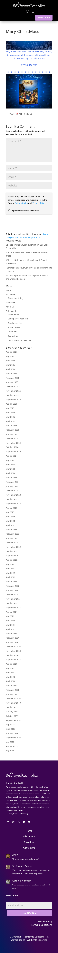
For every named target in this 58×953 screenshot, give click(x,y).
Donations (12, 331)
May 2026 (10, 364)
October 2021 (12, 603)
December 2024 (13, 438)
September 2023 (13, 503)
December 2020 (13, 646)
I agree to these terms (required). (25, 210)
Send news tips (15, 323)
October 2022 (12, 551)
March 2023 (11, 529)
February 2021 (12, 638)
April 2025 (10, 421)
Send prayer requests (18, 318)
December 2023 (13, 490)
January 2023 (12, 538)
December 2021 (13, 594)
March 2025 (11, 425)
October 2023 (12, 499)
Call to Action (12, 311)
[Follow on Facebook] (8, 822)
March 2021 (11, 633)
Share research (15, 327)
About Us (10, 306)
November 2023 (13, 495)
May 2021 (10, 625)
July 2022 (10, 564)
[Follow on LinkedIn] (24, 822)
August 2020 (11, 664)
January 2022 (12, 590)
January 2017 (12, 733)
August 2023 (11, 508)
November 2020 (13, 651)
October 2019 (12, 707)
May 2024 (10, 468)
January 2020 (12, 694)
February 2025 (12, 430)
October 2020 (12, 655)
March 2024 (11, 477)
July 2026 (10, 356)
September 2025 (13, 399)
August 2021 (11, 612)
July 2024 (10, 460)
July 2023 (10, 512)
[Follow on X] (18, 822)
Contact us (13, 336)
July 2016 (10, 742)
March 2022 (11, 581)
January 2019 (12, 711)
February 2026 (12, 378)
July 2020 (10, 668)
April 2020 (10, 681)
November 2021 (13, 599)
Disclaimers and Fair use (19, 340)
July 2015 (10, 750)
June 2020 (10, 672)
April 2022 (10, 577)
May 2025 (10, 417)
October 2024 (12, 447)
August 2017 (11, 724)
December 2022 (13, 542)
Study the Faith (15, 298)
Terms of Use (39, 203)
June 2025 (10, 412)
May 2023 (10, 521)
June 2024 (10, 464)
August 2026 (11, 352)
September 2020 (13, 659)
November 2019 (13, 703)
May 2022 (10, 573)
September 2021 (13, 607)
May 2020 (10, 677)
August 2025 (11, 403)
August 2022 (11, 560)
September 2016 (13, 737)
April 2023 (10, 525)
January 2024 (12, 486)
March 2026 (11, 373)
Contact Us (29, 847)
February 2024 (12, 482)
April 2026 (10, 369)
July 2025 (10, 408)
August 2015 (11, 746)
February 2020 (12, 690)
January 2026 (12, 382)
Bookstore (10, 302)
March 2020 (11, 685)
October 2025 (12, 395)
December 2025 (13, 386)
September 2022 (13, 555)
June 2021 (10, 620)
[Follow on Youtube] (29, 822)
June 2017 (10, 729)
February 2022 (12, 586)
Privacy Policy (21, 203)
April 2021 (10, 629)
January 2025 (12, 434)
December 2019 (13, 698)
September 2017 (13, 720)
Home (8, 290)
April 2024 (10, 473)
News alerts (13, 314)
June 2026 (10, 360)
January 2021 (12, 642)
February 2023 (12, 534)
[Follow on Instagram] (13, 822)
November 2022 (13, 547)
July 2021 (10, 616)
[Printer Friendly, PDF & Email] (19, 113)
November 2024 (13, 443)
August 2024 (11, 456)
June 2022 (10, 568)
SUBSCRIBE (44, 17)
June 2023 (10, 516)
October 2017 (12, 716)
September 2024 (13, 451)
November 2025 (13, 391)
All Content (11, 294)
